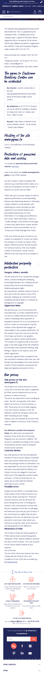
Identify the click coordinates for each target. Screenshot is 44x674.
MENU (3, 13)
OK (33, 639)
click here (15, 166)
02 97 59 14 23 (33, 621)
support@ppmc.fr (17, 621)
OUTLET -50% (30, 6)
